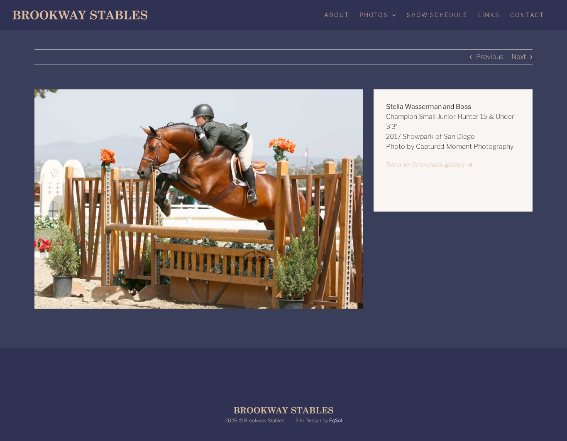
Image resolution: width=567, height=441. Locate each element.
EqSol (335, 420)
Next (518, 57)
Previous (489, 57)
